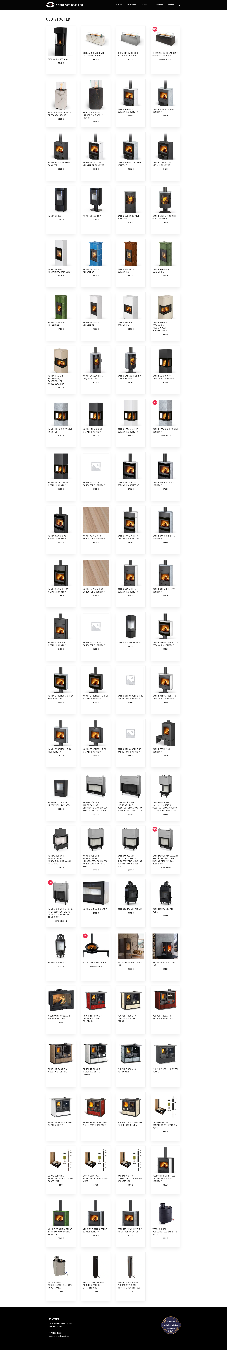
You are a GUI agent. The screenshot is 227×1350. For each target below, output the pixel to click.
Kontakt (171, 5)
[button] (149, 4)
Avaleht (119, 5)
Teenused (158, 5)
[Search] (179, 5)
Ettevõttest (131, 5)
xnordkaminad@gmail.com (59, 1336)
